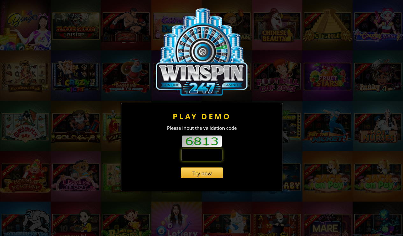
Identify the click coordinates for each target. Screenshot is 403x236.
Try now (202, 173)
